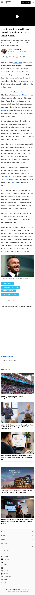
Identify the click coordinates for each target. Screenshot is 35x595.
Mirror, (15, 92)
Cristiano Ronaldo (23, 173)
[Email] (20, 56)
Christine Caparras (15, 49)
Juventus (8, 176)
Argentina (4, 110)
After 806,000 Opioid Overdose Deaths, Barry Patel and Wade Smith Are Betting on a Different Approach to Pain (17, 426)
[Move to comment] (24, 56)
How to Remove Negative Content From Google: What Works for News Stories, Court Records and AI (16, 457)
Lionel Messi (17, 63)
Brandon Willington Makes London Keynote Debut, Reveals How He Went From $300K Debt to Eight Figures (17, 521)
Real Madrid (22, 95)
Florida (14, 182)
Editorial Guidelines (25, 306)
